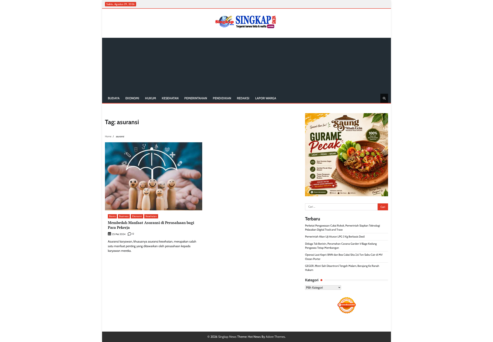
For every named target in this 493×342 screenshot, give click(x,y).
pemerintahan (195, 98)
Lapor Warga (265, 98)
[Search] (384, 98)
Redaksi (243, 98)
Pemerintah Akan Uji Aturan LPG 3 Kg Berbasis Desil (335, 236)
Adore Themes (275, 337)
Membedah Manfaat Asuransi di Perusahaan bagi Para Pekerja (151, 225)
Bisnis (112, 216)
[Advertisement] (246, 65)
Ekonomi (132, 98)
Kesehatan (170, 98)
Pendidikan (222, 98)
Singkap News (227, 337)
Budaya (114, 98)
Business (123, 216)
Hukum (150, 98)
